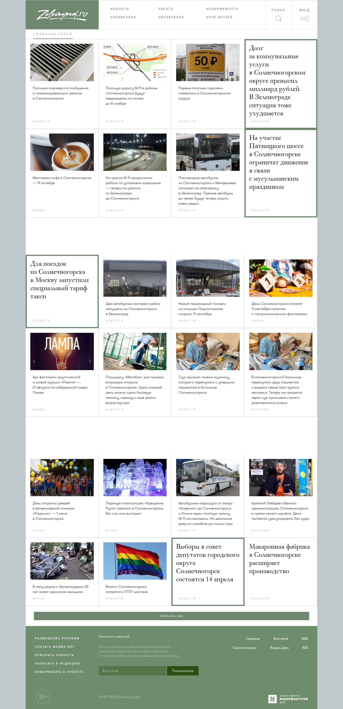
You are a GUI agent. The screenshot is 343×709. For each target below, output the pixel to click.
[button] (183, 670)
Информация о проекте (59, 672)
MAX (305, 639)
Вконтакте (280, 639)
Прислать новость (54, 655)
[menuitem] (123, 9)
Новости (120, 9)
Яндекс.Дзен (279, 648)
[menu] (172, 13)
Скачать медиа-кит (54, 647)
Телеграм (253, 639)
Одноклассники (245, 648)
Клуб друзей (219, 17)
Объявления (171, 17)
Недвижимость (222, 9)
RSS (305, 648)
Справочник (123, 17)
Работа (165, 9)
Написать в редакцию (57, 663)
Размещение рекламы (57, 638)
